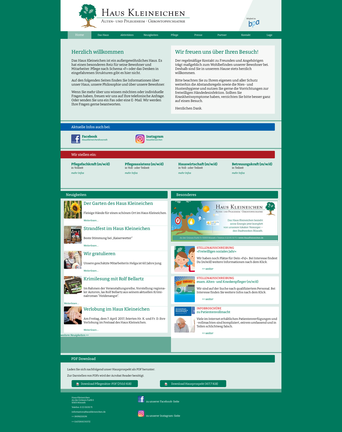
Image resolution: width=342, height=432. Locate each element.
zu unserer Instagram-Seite (163, 415)
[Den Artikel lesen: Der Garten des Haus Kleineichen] (73, 217)
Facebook (89, 136)
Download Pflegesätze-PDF (106, 383)
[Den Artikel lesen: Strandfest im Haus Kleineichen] (73, 243)
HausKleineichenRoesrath (94, 140)
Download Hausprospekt (194, 383)
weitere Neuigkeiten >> (75, 335)
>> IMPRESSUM (79, 416)
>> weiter (205, 268)
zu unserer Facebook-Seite (162, 401)
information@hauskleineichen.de (89, 412)
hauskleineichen (154, 140)
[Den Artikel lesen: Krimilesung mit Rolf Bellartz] (73, 293)
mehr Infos (77, 173)
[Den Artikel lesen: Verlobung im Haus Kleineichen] (73, 323)
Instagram (154, 136)
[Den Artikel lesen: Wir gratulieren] (73, 268)
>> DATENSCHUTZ (81, 421)
